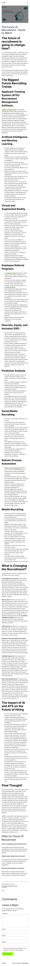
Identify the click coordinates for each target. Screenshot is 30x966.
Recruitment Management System (9, 885)
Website (4, 942)
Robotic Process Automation (12, 468)
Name (4, 929)
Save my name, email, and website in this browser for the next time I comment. (15, 949)
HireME (4, 2)
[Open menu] (27, 3)
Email (4, 935)
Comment (5, 913)
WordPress (25, 963)
